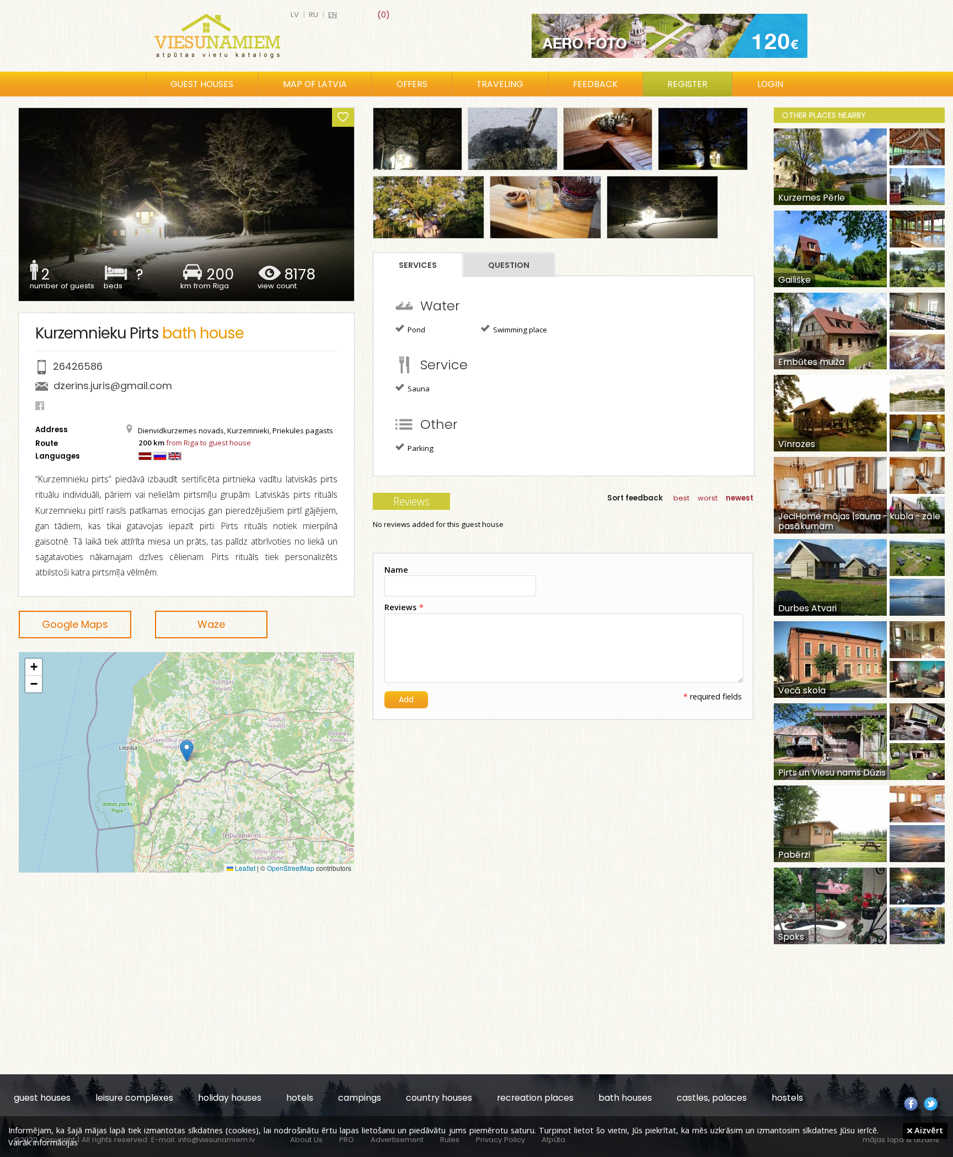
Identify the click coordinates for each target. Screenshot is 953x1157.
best (681, 498)
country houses (439, 1097)
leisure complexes (134, 1097)
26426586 (78, 366)
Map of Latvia (315, 84)
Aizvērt (927, 1130)
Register (687, 84)
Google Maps (75, 624)
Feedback (595, 84)
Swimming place (519, 330)
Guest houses (201, 84)
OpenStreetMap (290, 868)
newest (739, 498)
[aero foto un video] (669, 36)
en (332, 14)
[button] (187, 751)
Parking (419, 448)
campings (359, 1097)
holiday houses (229, 1097)
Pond (415, 330)
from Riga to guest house (208, 443)
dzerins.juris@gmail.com (112, 385)
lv (295, 14)
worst (708, 498)
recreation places (535, 1097)
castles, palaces (712, 1097)
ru (313, 14)
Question (508, 265)
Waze (211, 624)
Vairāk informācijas (43, 1142)
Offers (412, 84)
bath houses (625, 1097)
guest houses (42, 1097)
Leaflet (244, 868)
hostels (787, 1097)
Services (418, 265)
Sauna (418, 389)
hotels (299, 1097)
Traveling (499, 84)
